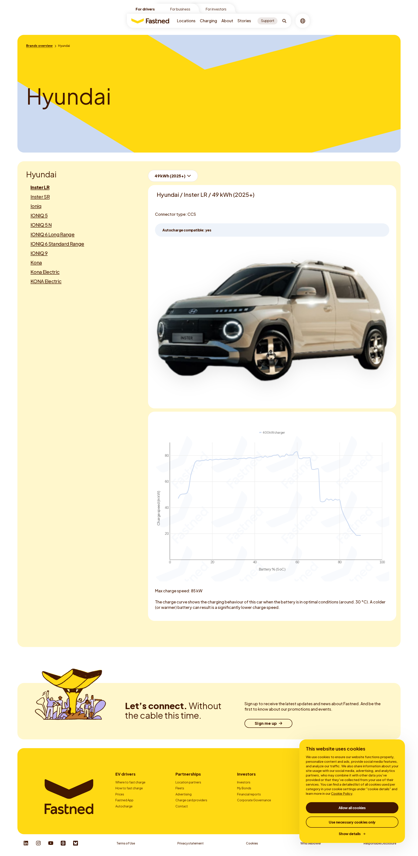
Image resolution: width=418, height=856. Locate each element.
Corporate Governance (254, 800)
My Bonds (244, 788)
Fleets (179, 788)
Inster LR (39, 187)
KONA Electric (45, 281)
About (227, 20)
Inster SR (40, 197)
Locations (186, 20)
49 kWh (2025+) (170, 175)
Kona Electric (44, 272)
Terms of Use (125, 843)
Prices (119, 794)
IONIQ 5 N (41, 225)
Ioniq (36, 206)
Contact (181, 806)
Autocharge (124, 806)
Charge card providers (191, 800)
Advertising (183, 794)
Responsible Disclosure (380, 843)
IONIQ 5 (38, 215)
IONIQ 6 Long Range (52, 234)
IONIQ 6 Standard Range (57, 244)
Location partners (188, 782)
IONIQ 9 (38, 253)
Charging (208, 20)
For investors (216, 9)
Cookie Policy (341, 793)
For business (180, 9)
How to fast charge (129, 788)
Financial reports (249, 794)
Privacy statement (190, 843)
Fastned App (124, 800)
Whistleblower (310, 843)
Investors (246, 773)
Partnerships (188, 773)
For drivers (145, 9)
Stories (244, 20)
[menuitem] (186, 21)
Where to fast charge (130, 782)
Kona (36, 262)
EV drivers (125, 773)
